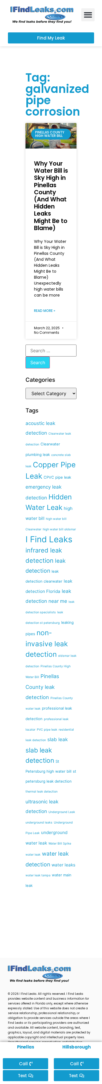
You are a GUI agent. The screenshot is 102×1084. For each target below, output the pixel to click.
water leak (33, 854)
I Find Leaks (49, 539)
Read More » (44, 310)
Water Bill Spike (59, 843)
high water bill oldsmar (59, 529)
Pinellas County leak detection (42, 686)
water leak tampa (38, 875)
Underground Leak (61, 812)
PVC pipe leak (47, 729)
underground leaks (39, 822)
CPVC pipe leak (57, 477)
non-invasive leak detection (47, 643)
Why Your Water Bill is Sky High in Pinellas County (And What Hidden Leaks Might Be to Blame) (51, 195)
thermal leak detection (42, 791)
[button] (88, 15)
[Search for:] (51, 351)
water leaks (63, 865)
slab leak (57, 739)
